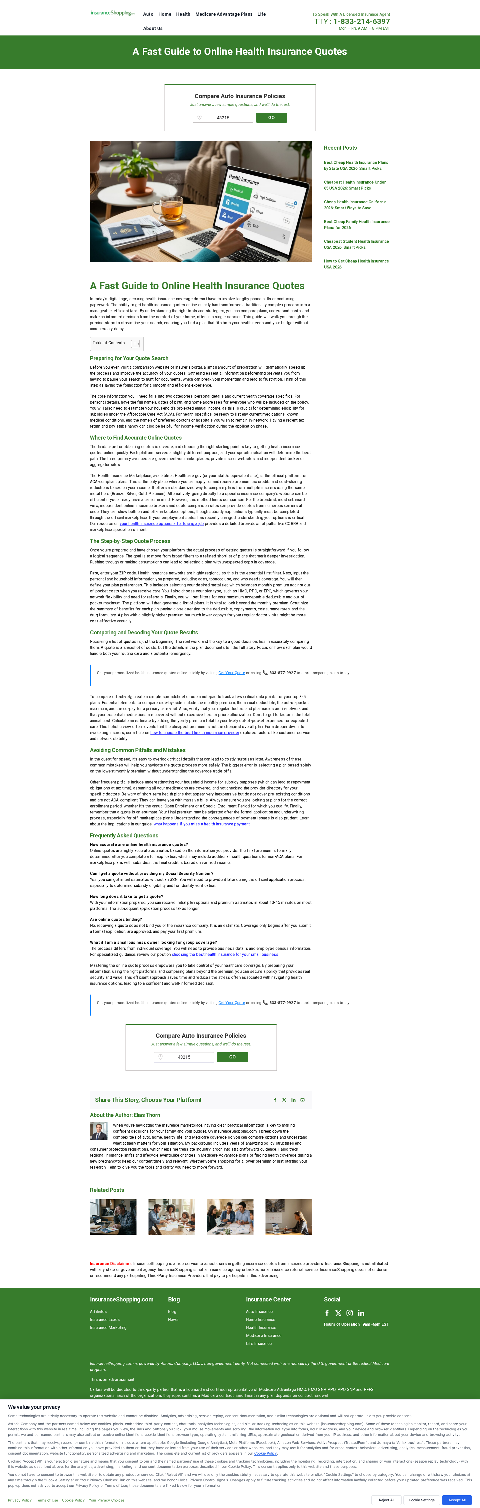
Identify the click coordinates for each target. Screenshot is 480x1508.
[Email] (302, 1100)
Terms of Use (47, 1500)
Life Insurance (259, 1343)
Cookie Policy (265, 1453)
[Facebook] (275, 1100)
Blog (172, 1311)
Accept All (457, 1500)
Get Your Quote (231, 673)
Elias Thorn (147, 1115)
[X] (284, 1100)
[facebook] (327, 1313)
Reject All (386, 1500)
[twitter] (338, 1313)
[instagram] (349, 1313)
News (173, 1319)
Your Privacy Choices (106, 1500)
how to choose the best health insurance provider (195, 732)
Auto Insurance (259, 1311)
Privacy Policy (20, 1500)
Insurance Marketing (108, 1327)
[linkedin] (361, 1313)
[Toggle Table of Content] (132, 344)
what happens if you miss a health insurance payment (202, 824)
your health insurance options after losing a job (162, 523)
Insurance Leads (105, 1319)
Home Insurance (260, 1319)
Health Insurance (261, 1327)
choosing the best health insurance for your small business (225, 954)
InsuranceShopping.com (121, 1299)
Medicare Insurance (264, 1335)
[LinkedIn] (293, 1100)
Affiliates (98, 1311)
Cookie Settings (422, 1500)
